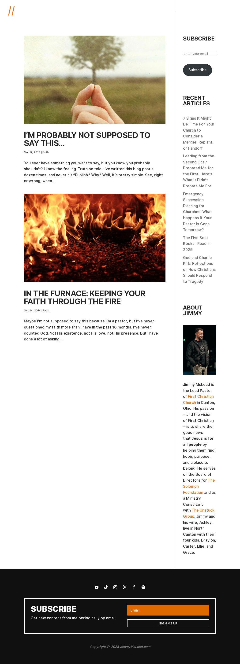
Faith (45, 152)
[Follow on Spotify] (143, 587)
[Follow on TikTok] (106, 587)
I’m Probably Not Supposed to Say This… (87, 139)
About (134, 11)
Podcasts (173, 11)
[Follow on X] (124, 587)
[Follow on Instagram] (115, 587)
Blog (150, 11)
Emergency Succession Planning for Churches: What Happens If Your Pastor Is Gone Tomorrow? (197, 212)
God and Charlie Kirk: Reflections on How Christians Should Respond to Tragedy (199, 269)
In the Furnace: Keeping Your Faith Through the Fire (84, 297)
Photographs (199, 11)
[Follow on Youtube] (96, 587)
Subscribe (197, 70)
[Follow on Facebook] (134, 587)
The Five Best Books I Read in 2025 (196, 244)
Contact (225, 11)
